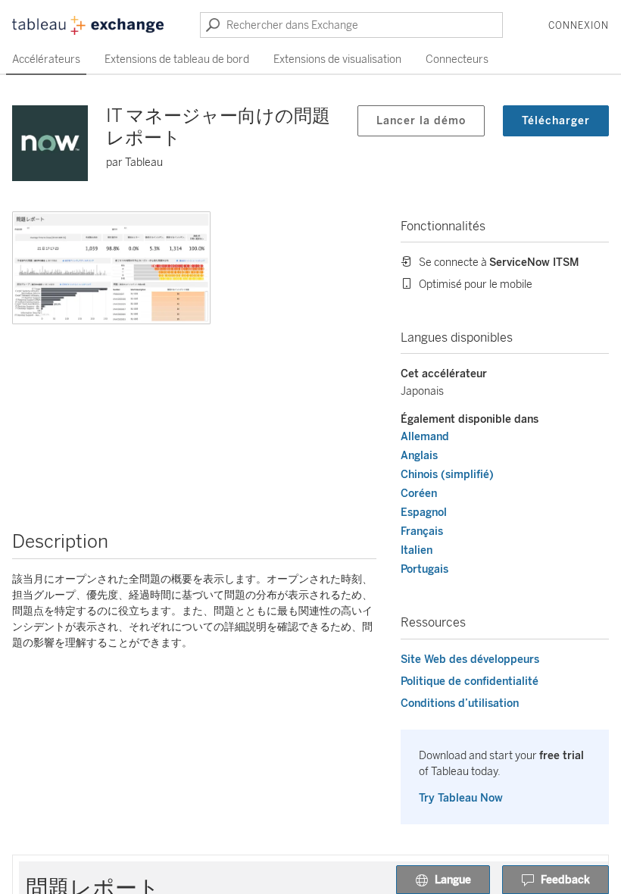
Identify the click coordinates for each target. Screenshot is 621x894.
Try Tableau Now (461, 798)
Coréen (419, 493)
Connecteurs (457, 59)
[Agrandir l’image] (111, 267)
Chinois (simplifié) (447, 474)
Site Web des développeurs (470, 659)
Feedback (565, 880)
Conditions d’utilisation (460, 703)
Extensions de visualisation (337, 59)
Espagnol (424, 512)
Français (422, 531)
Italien (416, 550)
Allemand (425, 436)
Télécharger (556, 120)
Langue (453, 880)
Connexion (578, 25)
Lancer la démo (421, 120)
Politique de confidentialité (469, 681)
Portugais (424, 569)
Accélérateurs (46, 59)
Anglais (419, 455)
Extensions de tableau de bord (177, 59)
